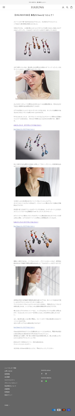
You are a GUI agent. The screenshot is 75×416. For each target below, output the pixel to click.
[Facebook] (41, 374)
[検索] (67, 7)
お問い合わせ (8, 371)
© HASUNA (8, 410)
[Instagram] (46, 374)
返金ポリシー (8, 395)
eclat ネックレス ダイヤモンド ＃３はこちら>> (27, 125)
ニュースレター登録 (10, 368)
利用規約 (7, 392)
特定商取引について (10, 386)
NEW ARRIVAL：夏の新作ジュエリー (37, 2)
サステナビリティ (10, 380)
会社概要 (7, 377)
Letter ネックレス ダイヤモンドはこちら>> (26, 222)
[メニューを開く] (4, 7)
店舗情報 (7, 389)
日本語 (6, 405)
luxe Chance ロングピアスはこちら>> (24, 129)
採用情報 (7, 374)
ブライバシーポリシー (11, 383)
